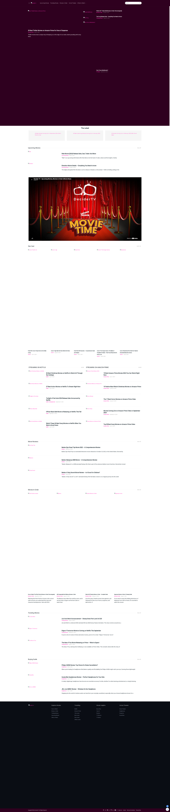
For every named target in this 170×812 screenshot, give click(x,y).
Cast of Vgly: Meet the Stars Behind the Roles (60, 350)
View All (139, 148)
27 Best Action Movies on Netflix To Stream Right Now (63, 386)
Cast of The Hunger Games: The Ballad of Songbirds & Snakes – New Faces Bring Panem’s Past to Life (107, 352)
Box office (98, 709)
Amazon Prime (30, 32)
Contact (124, 810)
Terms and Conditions (131, 810)
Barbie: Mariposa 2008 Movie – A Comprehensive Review (79, 460)
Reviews (63, 449)
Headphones (64, 666)
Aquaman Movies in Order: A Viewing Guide (123, 594)
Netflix (47, 376)
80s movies (77, 715)
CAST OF (139, 246)
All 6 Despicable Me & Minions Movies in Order (66, 594)
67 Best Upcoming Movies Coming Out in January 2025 (86, 133)
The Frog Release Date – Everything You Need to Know (109, 16)
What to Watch (81, 3)
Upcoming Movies (44, 3)
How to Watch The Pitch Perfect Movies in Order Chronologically (41, 594)
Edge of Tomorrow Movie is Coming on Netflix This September (81, 630)
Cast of (29, 354)
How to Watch (55, 709)
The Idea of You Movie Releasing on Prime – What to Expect (80, 642)
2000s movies (77, 719)
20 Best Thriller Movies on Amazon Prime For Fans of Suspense (48, 30)
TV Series (98, 71)
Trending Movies (54, 3)
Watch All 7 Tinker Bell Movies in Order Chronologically (109, 10)
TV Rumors (98, 715)
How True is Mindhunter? (102, 70)
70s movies (77, 713)
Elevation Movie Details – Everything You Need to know (79, 165)
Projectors (121, 713)
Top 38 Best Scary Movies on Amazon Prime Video (119, 424)
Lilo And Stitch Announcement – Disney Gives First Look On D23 (82, 619)
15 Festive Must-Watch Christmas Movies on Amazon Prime (122, 386)
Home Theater (72, 3)
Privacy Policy (138, 810)
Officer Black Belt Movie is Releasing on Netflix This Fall (63, 412)
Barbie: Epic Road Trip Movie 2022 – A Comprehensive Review (81, 447)
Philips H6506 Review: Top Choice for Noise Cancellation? (80, 665)
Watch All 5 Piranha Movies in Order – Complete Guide (96, 594)
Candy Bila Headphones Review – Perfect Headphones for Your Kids (83, 677)
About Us (120, 810)
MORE (82, 367)
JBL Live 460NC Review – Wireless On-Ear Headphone (78, 689)
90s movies (77, 717)
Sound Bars (121, 715)
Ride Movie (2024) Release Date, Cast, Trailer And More (79, 153)
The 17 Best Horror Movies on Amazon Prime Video (120, 399)
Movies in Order (63, 3)
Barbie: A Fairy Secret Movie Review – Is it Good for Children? (81, 472)
